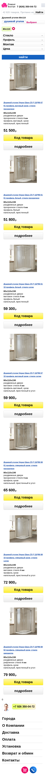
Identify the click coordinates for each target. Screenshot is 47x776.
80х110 (6, 29)
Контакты (11, 760)
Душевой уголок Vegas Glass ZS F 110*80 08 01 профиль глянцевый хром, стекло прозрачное (23, 465)
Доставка (10, 732)
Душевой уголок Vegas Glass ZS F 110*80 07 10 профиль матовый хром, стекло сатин (23, 374)
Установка (11, 746)
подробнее (23, 146)
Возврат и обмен (17, 753)
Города (8, 719)
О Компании (13, 726)
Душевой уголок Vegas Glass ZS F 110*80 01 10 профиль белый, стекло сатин (23, 285)
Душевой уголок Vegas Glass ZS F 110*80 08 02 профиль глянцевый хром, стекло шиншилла (23, 650)
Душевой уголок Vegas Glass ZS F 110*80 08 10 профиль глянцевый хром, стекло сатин (23, 558)
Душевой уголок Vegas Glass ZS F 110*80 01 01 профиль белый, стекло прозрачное (23, 196)
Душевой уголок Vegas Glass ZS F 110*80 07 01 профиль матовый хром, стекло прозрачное (23, 106)
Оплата (8, 739)
